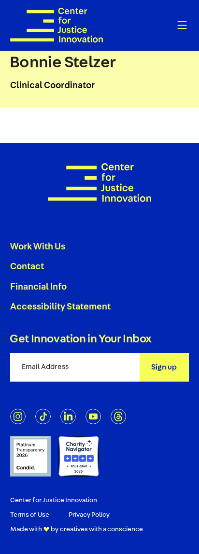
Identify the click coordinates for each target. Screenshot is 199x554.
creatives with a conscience (101, 529)
